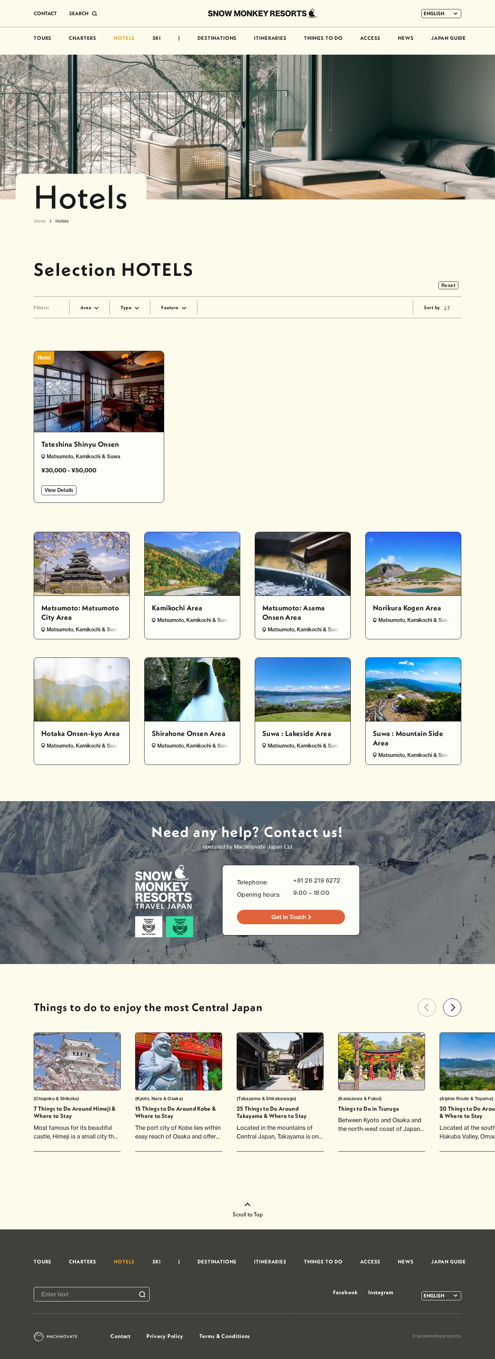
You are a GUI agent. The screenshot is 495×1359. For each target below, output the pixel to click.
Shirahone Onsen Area (188, 733)
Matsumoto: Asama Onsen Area (293, 612)
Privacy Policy (164, 1336)
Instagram (381, 1292)
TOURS (42, 38)
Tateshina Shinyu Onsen (80, 444)
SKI (157, 38)
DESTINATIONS (217, 38)
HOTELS (124, 38)
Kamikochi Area (177, 607)
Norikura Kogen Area (407, 607)
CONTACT (45, 13)
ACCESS (370, 38)
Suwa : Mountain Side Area (408, 738)
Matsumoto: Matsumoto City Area (80, 612)
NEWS (405, 38)
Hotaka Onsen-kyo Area (80, 733)
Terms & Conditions (224, 1336)
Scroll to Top (248, 1214)
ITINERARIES (270, 38)
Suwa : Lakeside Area (296, 733)
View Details (59, 490)
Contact (120, 1336)
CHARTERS (82, 38)
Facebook (345, 1292)
